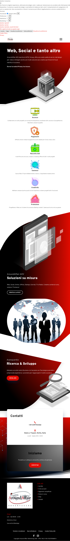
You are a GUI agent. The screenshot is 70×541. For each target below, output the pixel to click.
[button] (35, 3)
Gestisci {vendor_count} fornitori (9, 27)
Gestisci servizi (4, 25)
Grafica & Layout (15, 292)
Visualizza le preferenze (16, 31)
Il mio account (42, 489)
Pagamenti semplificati (44, 491)
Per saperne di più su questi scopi (10, 29)
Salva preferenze (28, 31)
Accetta (2, 31)
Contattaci (35, 465)
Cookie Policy (3, 33)
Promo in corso (42, 494)
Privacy (2, 35)
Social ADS (12, 378)
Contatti (40, 499)
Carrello (40, 486)
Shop (39, 497)
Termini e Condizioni (19, 531)
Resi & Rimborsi (31, 531)
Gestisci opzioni (4, 23)
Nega (7, 31)
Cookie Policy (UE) (50, 531)
